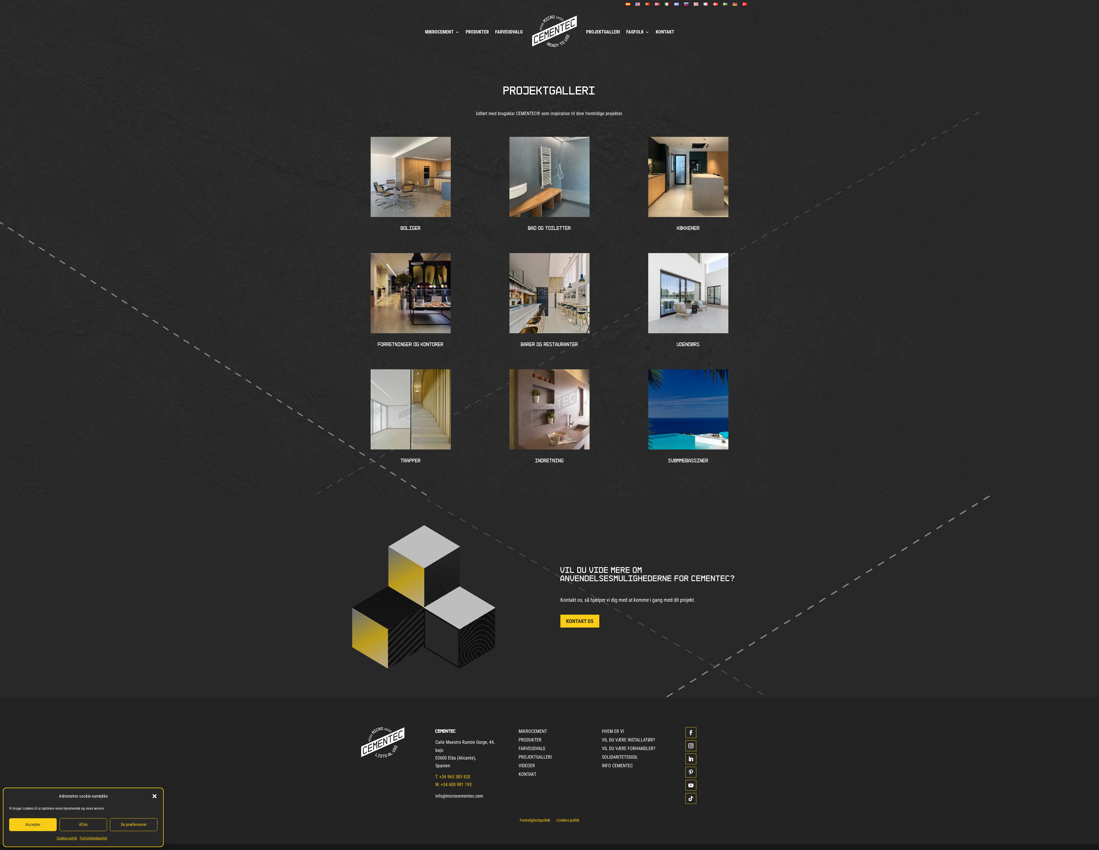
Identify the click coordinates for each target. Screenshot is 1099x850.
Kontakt (665, 32)
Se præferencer (134, 824)
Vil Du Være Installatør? (628, 740)
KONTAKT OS (580, 621)
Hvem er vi (613, 731)
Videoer (527, 766)
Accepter (33, 824)
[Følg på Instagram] (690, 745)
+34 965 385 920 (454, 777)
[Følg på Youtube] (690, 785)
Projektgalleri (603, 32)
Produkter (477, 32)
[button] (154, 796)
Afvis (83, 824)
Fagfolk (635, 32)
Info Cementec (617, 766)
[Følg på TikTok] (690, 798)
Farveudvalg (509, 32)
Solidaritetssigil (620, 757)
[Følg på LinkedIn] (690, 759)
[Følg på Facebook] (690, 732)
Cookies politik (67, 838)
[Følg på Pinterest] (690, 772)
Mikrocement (439, 32)
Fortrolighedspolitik (93, 838)
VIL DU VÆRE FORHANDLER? (628, 749)
